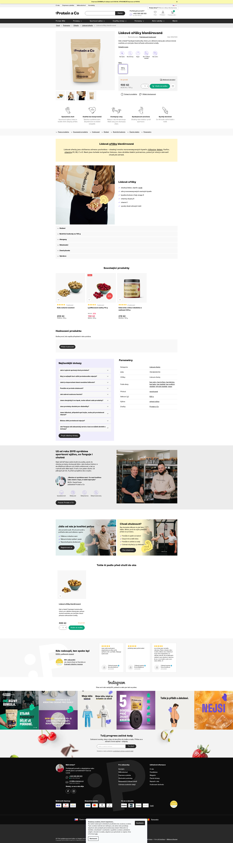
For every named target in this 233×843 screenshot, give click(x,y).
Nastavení (93, 838)
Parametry (147, 132)
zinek (140, 188)
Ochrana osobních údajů (126, 784)
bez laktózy (170, 382)
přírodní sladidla (161, 386)
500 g (152, 396)
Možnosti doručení (169, 79)
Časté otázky (134, 132)
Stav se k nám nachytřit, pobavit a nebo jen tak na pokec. (116, 687)
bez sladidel (161, 384)
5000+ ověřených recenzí (65, 654)
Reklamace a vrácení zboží (127, 781)
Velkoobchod (81, 5)
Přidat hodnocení (67, 347)
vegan (170, 386)
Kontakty (91, 5)
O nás (58, 5)
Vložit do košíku (161, 86)
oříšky (113, 144)
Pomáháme (153, 772)
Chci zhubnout (128, 550)
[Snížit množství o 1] (142, 86)
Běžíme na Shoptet (172, 839)
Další (152, 806)
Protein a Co (154, 406)
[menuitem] (60, 21)
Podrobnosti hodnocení (147, 37)
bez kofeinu (161, 382)
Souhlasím (140, 823)
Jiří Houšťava (161, 839)
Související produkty (80, 132)
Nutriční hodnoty (119, 132)
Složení (106, 132)
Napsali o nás (154, 781)
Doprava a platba (68, 5)
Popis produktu (63, 132)
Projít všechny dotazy (69, 435)
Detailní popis (123, 47)
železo (159, 150)
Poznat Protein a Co (66, 502)
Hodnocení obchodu (157, 784)
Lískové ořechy (155, 367)
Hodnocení (96, 132)
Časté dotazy (155, 778)
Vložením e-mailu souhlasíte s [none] (115, 751)
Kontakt (121, 769)
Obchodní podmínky (125, 778)
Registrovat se (66, 547)
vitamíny (68, 152)
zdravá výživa (154, 401)
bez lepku (153, 384)
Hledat (120, 13)
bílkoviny (152, 150)
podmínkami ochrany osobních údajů (123, 751)
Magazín (153, 775)
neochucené (154, 391)
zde (96, 834)
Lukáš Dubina (148, 839)
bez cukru (153, 382)
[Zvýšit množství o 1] (148, 86)
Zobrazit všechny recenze (73, 664)
